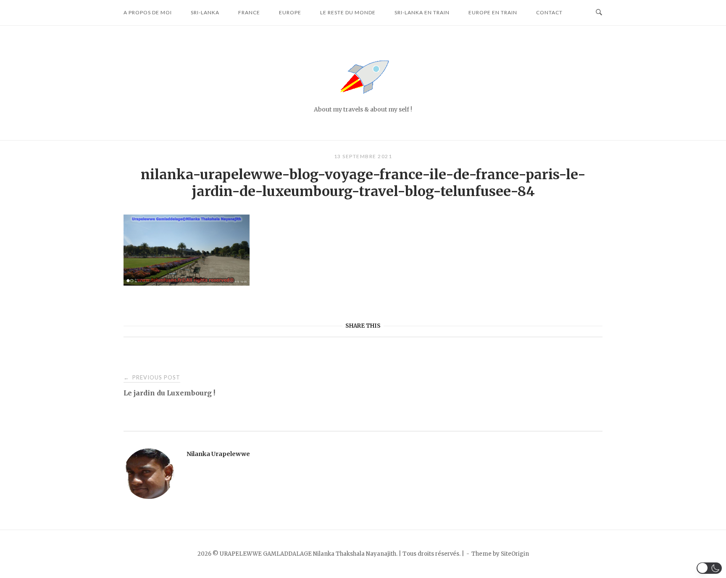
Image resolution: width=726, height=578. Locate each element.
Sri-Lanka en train (422, 12)
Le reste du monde (348, 12)
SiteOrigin (515, 553)
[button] (709, 568)
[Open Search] (598, 12)
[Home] (363, 99)
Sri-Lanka (205, 12)
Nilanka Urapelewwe (218, 454)
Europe (290, 12)
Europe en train (492, 12)
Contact (549, 12)
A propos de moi (148, 12)
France (249, 12)
